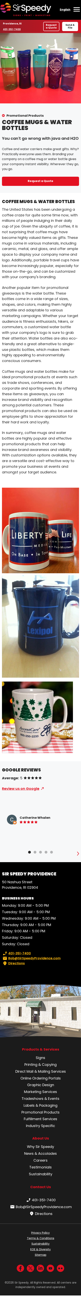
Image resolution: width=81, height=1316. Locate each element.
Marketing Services (40, 1091)
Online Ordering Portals (40, 1078)
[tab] (29, 852)
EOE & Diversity (40, 1249)
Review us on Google (20, 788)
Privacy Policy (40, 1233)
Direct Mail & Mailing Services (40, 1071)
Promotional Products (25, 115)
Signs (40, 1057)
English (65, 10)
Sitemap (40, 1255)
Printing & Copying (40, 1064)
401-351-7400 (12, 29)
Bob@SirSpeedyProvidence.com (34, 958)
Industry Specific (40, 1125)
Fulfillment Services (40, 1118)
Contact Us (40, 1186)
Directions (16, 963)
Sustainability (40, 1174)
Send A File (70, 26)
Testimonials (40, 1167)
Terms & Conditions (40, 1238)
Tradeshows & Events (40, 1098)
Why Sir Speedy (40, 1146)
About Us (40, 1138)
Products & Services (40, 1049)
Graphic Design (40, 1084)
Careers (40, 1160)
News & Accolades (40, 1153)
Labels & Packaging (40, 1105)
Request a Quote (51, 26)
